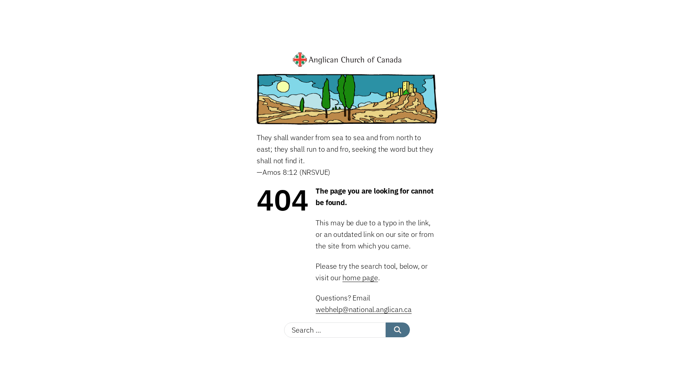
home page (360, 277)
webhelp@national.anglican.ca (363, 309)
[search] (398, 329)
